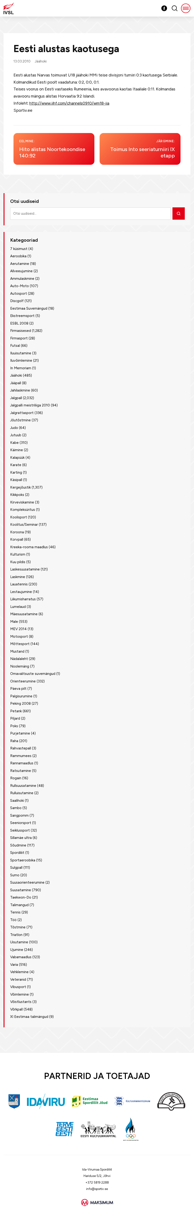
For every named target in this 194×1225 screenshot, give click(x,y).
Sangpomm (19, 815)
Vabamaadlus (20, 957)
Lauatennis (19, 584)
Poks (14, 726)
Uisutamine (19, 942)
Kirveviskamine (22, 502)
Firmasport (19, 338)
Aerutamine (19, 264)
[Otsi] (178, 213)
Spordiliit (17, 853)
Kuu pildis (17, 562)
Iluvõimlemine (21, 360)
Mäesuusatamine (24, 614)
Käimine (16, 450)
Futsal (15, 345)
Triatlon (16, 935)
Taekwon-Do (20, 897)
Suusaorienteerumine (27, 882)
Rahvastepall (20, 748)
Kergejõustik (20, 487)
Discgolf (17, 301)
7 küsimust (18, 249)
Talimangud (19, 905)
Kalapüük (17, 457)
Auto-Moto (19, 286)
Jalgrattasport (22, 413)
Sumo (14, 875)
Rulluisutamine (21, 793)
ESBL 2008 (19, 323)
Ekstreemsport (22, 316)
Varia (14, 964)
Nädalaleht (19, 659)
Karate (15, 465)
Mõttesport (20, 644)
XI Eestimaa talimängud (29, 1017)
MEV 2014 (18, 629)
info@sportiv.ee (97, 1189)
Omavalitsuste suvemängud (32, 674)
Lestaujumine (21, 592)
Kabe (14, 443)
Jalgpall (16, 398)
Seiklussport (20, 830)
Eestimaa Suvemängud (28, 308)
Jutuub (15, 435)
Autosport (18, 293)
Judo (14, 428)
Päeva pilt (18, 688)
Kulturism (17, 554)
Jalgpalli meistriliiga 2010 (30, 405)
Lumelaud (18, 607)
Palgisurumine (21, 696)
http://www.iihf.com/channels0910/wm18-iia (69, 103)
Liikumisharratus (23, 599)
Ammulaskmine (22, 278)
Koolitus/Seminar (24, 524)
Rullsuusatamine (23, 786)
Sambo (16, 808)
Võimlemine (19, 994)
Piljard (15, 718)
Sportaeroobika (22, 860)
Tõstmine (18, 927)
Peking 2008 (20, 703)
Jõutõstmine (20, 420)
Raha (14, 741)
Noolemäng (19, 666)
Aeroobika (18, 256)
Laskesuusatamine (25, 569)
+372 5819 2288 (97, 1182)
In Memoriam (20, 368)
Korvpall (16, 539)
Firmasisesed (20, 331)
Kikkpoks (17, 495)
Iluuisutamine (20, 353)
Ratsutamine (20, 771)
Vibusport (18, 987)
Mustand (17, 651)
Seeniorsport (20, 823)
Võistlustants (20, 1002)
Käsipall (16, 480)
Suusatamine (20, 890)
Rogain (15, 778)
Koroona (17, 532)
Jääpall (15, 383)
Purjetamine (20, 733)
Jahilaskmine (20, 390)
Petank (16, 711)
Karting (16, 472)
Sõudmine (18, 845)
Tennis (15, 912)
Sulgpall (16, 867)
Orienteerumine (23, 681)
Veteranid (18, 979)
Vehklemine (19, 972)
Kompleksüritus (22, 510)
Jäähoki (41, 61)
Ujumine (16, 950)
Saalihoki (17, 800)
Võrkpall (16, 1009)
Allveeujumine (21, 271)
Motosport (19, 636)
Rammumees (20, 756)
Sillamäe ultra (21, 838)
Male (14, 621)
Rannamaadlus (21, 763)
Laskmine (17, 577)
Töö (13, 920)
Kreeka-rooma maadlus (29, 547)
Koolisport (18, 517)
